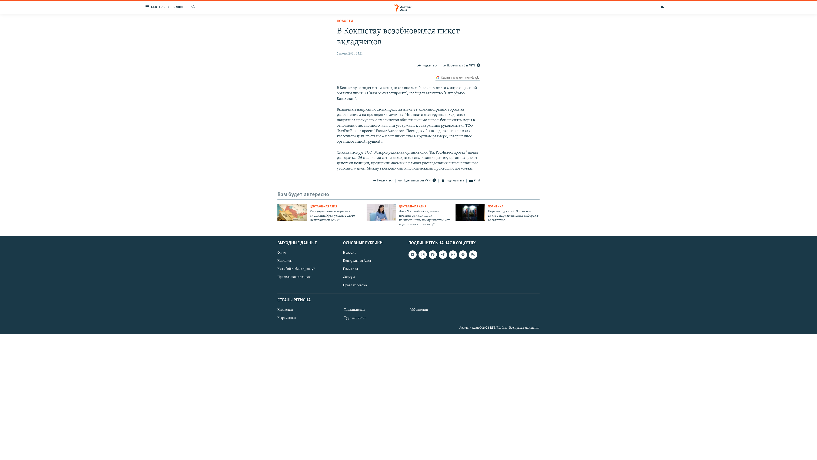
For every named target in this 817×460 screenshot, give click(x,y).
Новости (345, 21)
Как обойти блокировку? (296, 269)
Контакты (284, 261)
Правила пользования (294, 277)
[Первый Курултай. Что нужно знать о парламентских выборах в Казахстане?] (470, 212)
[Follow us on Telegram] (443, 255)
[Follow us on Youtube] (412, 255)
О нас (281, 253)
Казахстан (285, 310)
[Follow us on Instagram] (422, 255)
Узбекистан (419, 310)
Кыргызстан (286, 318)
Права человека (355, 285)
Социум (349, 277)
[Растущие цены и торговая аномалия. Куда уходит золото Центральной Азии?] (292, 212)
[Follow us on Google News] (463, 255)
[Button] (427, 65)
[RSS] (473, 255)
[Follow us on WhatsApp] (453, 255)
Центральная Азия (323, 206)
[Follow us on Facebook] (433, 255)
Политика (495, 206)
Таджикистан (354, 310)
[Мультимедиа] (662, 7)
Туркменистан (355, 318)
